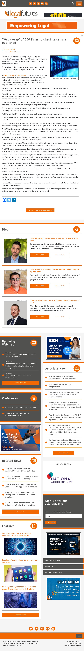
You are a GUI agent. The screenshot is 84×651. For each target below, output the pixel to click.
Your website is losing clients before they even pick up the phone (54, 270)
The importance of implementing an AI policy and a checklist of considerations (64, 394)
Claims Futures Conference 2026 (20, 407)
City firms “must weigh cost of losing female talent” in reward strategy (20, 494)
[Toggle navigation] (79, 3)
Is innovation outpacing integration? (60, 385)
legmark (78, 645)
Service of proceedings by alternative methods (19, 561)
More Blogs (59, 255)
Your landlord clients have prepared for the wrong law (54, 239)
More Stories (20, 511)
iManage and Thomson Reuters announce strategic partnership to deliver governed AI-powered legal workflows (65, 405)
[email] (63, 516)
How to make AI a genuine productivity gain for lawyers (62, 377)
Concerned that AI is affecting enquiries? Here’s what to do (16, 534)
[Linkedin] (14, 200)
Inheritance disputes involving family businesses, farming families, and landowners (20, 366)
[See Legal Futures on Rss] (46, 3)
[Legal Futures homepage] (21, 14)
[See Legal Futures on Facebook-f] (38, 3)
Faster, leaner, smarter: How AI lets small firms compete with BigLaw (19, 588)
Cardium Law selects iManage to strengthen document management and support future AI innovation (65, 442)
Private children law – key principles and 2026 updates (20, 355)
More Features (20, 615)
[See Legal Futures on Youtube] (42, 3)
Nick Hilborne (15, 52)
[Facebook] (4, 200)
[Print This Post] (82, 35)
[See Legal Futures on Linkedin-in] (34, 3)
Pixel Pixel (77, 643)
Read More (40, 255)
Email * (49, 516)
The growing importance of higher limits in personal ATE (54, 301)
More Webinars (20, 383)
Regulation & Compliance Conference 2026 (17, 414)
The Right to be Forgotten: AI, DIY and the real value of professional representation (65, 417)
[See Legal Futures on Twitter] (30, 3)
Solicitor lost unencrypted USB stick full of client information (20, 504)
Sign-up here (51, 522)
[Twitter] (9, 200)
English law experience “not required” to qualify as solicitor (20, 469)
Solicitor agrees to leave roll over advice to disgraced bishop (21, 477)
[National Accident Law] (63, 478)
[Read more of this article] (20, 546)
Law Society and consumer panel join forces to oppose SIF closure (21, 485)
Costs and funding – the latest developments (18, 376)
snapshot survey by (14, 75)
